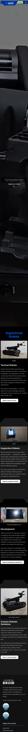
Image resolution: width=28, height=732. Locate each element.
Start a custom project (9, 657)
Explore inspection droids (10, 481)
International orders (8, 730)
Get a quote (19, 2)
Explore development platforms (12, 562)
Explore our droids (14, 184)
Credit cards (6, 728)
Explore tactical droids (9, 400)
